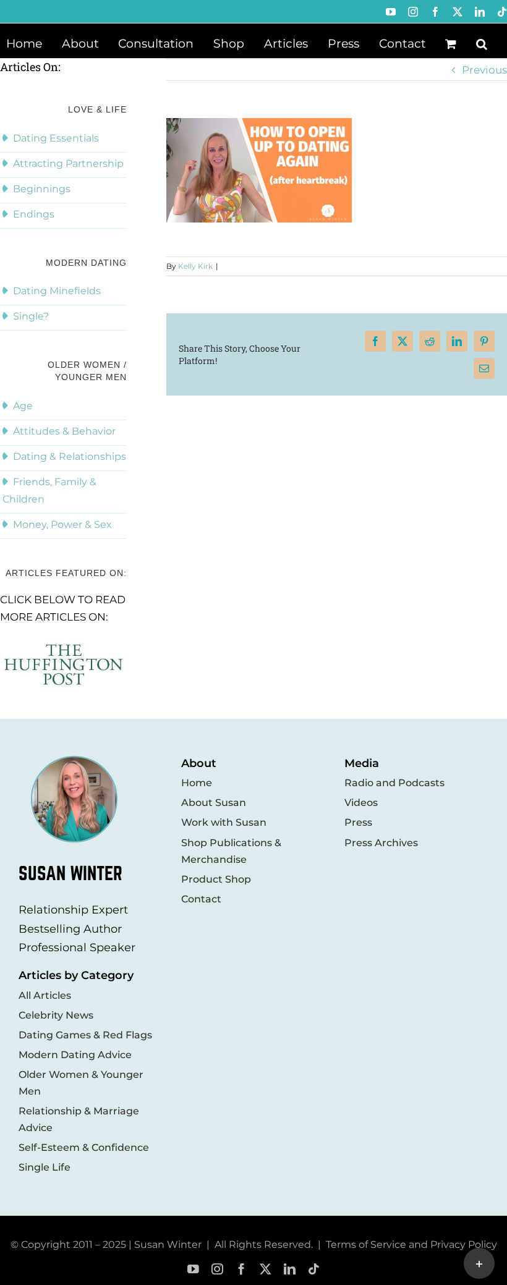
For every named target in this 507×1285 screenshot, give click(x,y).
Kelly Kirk (195, 266)
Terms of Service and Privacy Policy (411, 1244)
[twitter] (265, 1269)
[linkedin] (290, 1269)
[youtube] (193, 1269)
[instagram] (217, 1269)
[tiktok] (314, 1269)
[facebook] (241, 1269)
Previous (484, 70)
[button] (481, 43)
